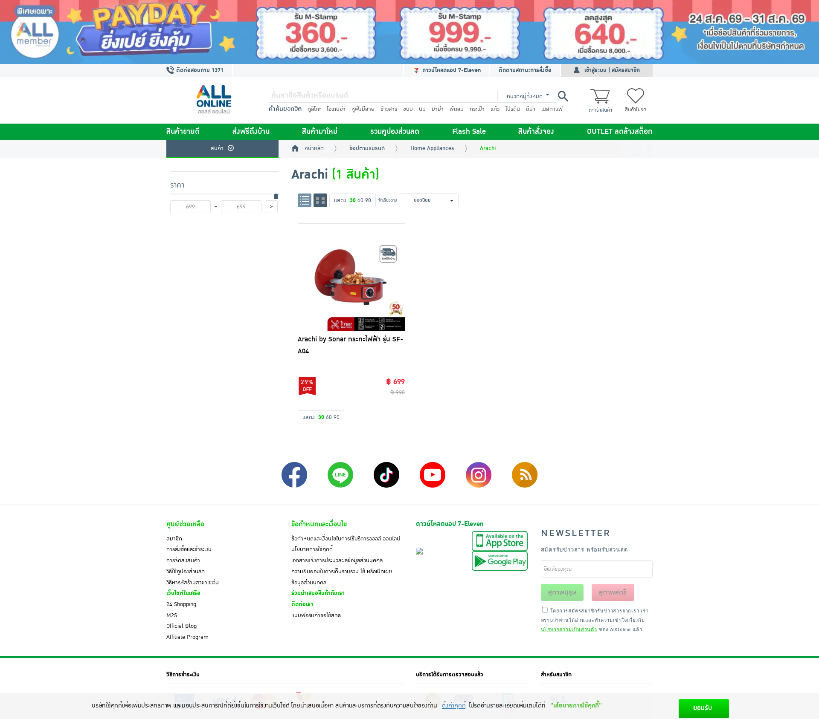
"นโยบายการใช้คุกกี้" (576, 705)
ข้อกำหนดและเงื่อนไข (319, 524)
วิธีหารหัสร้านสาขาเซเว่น (192, 582)
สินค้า (217, 148)
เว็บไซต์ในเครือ (183, 593)
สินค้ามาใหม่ (319, 131)
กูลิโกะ (314, 109)
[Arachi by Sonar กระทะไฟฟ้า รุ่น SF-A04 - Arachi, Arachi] (351, 277)
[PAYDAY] (409, 32)
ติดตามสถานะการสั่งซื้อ (525, 70)
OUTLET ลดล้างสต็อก (620, 131)
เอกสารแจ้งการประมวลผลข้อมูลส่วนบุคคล (337, 560)
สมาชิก (174, 538)
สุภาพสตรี (613, 592)
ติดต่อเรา (302, 604)
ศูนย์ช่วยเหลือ (185, 524)
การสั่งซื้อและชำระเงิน (189, 549)
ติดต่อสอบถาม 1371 (199, 70)
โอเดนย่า (336, 109)
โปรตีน (512, 109)
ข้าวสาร (388, 109)
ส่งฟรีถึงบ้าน (251, 131)
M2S (171, 615)
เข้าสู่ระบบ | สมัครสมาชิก (612, 70)
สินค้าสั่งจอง (536, 131)
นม (422, 109)
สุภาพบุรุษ (562, 592)
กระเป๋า (477, 109)
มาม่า (438, 109)
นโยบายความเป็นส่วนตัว (569, 629)
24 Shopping (181, 604)
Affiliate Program (187, 637)
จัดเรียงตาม (387, 200)
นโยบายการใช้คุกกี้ (312, 549)
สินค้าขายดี (183, 131)
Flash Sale (469, 131)
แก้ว (495, 109)
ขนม (408, 109)
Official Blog (181, 626)
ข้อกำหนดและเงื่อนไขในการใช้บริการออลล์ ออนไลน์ (345, 538)
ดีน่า (530, 109)
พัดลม (457, 109)
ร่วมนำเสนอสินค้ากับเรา (318, 593)
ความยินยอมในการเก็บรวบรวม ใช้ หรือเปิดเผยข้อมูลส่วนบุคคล (341, 577)
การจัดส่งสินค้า (183, 560)
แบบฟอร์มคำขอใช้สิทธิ (316, 615)
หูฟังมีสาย (363, 109)
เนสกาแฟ (552, 109)
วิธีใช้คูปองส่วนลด (185, 571)
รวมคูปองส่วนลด (394, 131)
